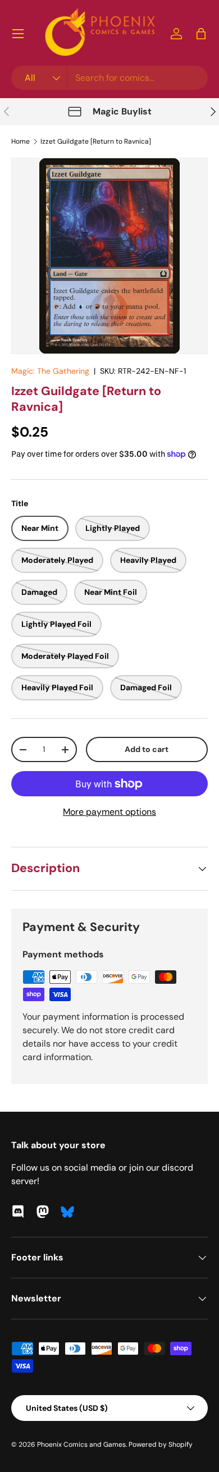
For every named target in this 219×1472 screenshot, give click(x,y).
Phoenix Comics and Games (81, 1444)
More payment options (109, 812)
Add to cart (146, 749)
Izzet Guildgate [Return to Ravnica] (95, 141)
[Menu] (18, 33)
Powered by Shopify (161, 1444)
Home (20, 141)
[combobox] (109, 78)
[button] (201, 33)
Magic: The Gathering (50, 371)
